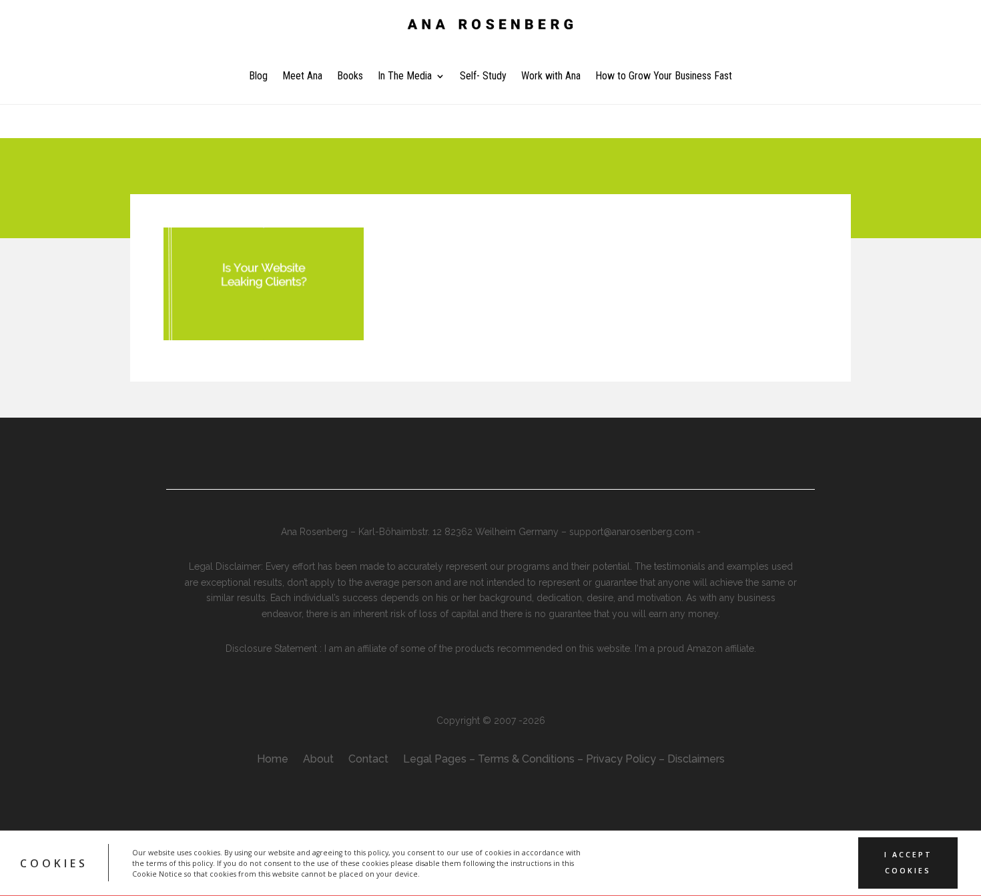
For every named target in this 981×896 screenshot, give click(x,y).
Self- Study (483, 76)
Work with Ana (551, 76)
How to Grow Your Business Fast (663, 76)
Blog (258, 76)
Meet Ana (302, 76)
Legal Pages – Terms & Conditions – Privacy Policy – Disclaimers (564, 760)
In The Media (405, 76)
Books (350, 76)
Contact (368, 760)
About (318, 760)
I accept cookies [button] (908, 862)
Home (272, 760)
